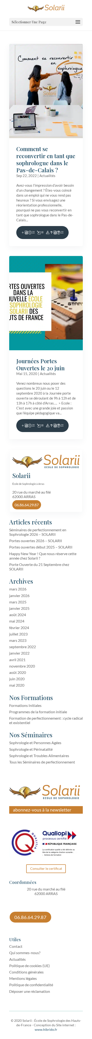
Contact (15, 946)
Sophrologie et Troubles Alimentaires (39, 755)
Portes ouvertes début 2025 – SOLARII (40, 547)
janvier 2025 (19, 608)
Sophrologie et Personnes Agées (35, 742)
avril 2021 (17, 659)
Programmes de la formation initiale (38, 711)
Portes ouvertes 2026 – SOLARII (35, 540)
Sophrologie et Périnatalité (31, 749)
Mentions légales (23, 978)
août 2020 (17, 672)
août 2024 (17, 614)
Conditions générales (26, 972)
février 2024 (19, 627)
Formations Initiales (25, 705)
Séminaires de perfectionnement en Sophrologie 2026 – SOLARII (37, 532)
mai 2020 (16, 685)
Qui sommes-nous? (24, 952)
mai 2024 (16, 621)
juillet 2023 (18, 634)
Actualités (47, 175)
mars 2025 (17, 602)
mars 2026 (17, 589)
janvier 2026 (19, 595)
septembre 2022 (22, 646)
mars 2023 (17, 640)
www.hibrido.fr (46, 1029)
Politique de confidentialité (31, 984)
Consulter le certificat (46, 868)
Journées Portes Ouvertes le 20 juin (40, 364)
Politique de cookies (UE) (29, 965)
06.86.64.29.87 (27, 505)
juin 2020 (17, 678)
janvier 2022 (19, 653)
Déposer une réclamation (29, 991)
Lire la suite (42, 232)
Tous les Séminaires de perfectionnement (42, 762)
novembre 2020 (22, 666)
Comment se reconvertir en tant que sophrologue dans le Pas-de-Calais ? (45, 159)
